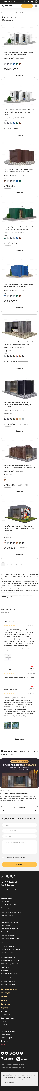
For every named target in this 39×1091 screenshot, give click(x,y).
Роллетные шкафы (7, 946)
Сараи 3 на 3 (5, 901)
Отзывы (4, 1025)
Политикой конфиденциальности (22, 1079)
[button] (7, 657)
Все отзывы (6, 613)
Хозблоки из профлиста (9, 974)
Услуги (3, 1021)
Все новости (6, 754)
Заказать (19, 76)
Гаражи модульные (8, 916)
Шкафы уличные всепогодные (12, 949)
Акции (3, 1044)
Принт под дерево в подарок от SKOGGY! (15, 793)
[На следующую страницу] (21, 564)
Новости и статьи (7, 1028)
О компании (5, 1015)
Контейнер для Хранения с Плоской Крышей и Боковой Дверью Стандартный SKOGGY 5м (19, 404)
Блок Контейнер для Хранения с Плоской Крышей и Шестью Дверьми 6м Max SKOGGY (19, 112)
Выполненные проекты (9, 1031)
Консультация (27, 6)
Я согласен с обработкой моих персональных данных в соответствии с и (18, 857)
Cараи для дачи (6, 898)
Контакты (4, 1011)
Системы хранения (9, 989)
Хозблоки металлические (10, 960)
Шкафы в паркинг (7, 943)
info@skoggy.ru (8, 885)
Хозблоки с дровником (9, 964)
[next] (37, 751)
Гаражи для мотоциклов (10, 922)
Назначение (5, 1034)
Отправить (19, 864)
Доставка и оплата (8, 1018)
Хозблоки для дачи (8, 957)
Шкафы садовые (7, 953)
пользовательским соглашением (12, 858)
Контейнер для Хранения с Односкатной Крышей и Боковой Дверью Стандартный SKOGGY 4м (19, 528)
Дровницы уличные (8, 981)
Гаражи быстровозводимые (11, 912)
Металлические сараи (9, 905)
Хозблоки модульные (8, 977)
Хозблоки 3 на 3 (7, 967)
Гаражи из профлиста (9, 935)
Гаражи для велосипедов (10, 939)
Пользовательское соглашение (12, 1065)
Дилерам (4, 1041)
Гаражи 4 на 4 (6, 932)
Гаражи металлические (9, 919)
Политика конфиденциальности (12, 1067)
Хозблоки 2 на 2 (6, 970)
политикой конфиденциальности (19, 857)
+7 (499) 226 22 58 (8, 2)
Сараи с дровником (8, 908)
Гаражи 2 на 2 (6, 925)
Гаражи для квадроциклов (10, 929)
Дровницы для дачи (8, 985)
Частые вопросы (7, 1038)
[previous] (31, 751)
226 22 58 (9, 882)
